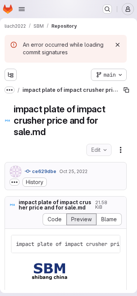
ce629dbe (43, 171)
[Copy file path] (126, 90)
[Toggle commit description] (14, 182)
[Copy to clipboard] (111, 244)
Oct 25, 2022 (73, 171)
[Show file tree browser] (11, 75)
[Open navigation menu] (22, 9)
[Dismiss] (117, 44)
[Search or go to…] (107, 9)
